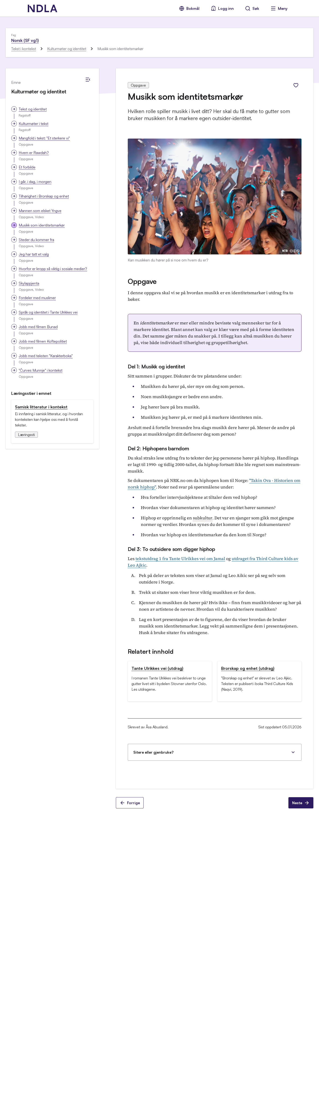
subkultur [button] (202, 518)
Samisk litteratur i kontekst (41, 406)
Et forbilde (27, 167)
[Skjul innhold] (87, 79)
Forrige (133, 802)
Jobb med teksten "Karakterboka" (46, 355)
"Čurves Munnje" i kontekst (40, 370)
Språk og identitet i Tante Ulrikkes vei (48, 312)
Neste (297, 802)
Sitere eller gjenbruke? (153, 752)
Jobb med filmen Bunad (38, 326)
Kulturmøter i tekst (33, 123)
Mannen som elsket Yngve (40, 210)
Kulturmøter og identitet (66, 48)
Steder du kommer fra (36, 239)
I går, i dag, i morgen (35, 181)
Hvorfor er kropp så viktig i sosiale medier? (53, 268)
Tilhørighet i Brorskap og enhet (44, 196)
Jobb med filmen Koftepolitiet (43, 341)
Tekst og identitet (33, 109)
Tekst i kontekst (23, 48)
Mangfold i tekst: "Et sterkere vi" (44, 138)
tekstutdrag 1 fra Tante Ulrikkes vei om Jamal (180, 558)
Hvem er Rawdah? (34, 152)
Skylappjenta (29, 283)
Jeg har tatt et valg (34, 254)
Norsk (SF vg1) (25, 40)
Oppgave (142, 281)
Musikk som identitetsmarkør (42, 225)
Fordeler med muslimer (37, 297)
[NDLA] (42, 8)
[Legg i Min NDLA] (295, 85)
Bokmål (192, 8)
